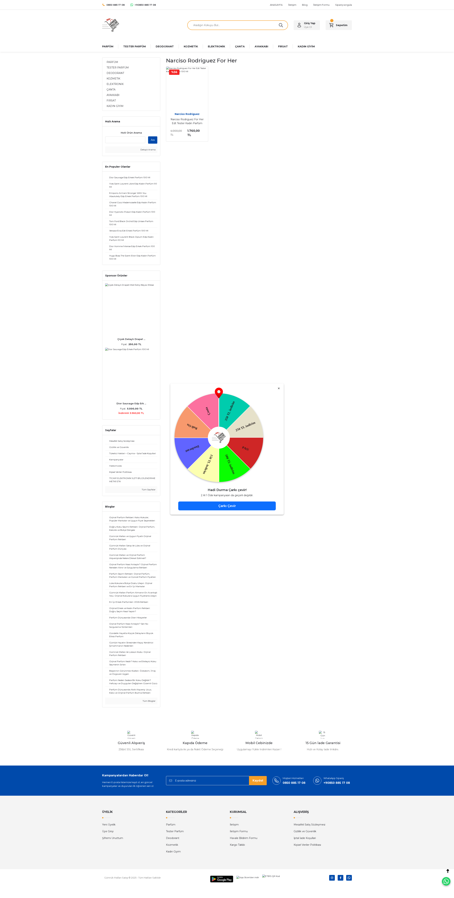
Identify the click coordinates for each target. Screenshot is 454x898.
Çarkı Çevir (227, 506)
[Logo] (110, 25)
